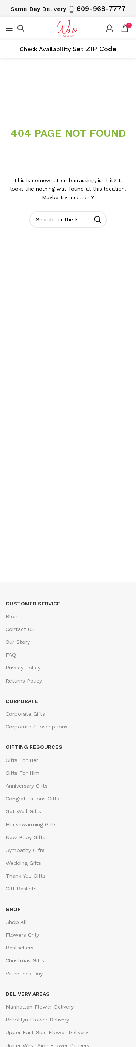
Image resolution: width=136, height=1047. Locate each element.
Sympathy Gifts (25, 850)
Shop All (16, 922)
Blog (11, 616)
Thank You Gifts (25, 876)
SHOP (13, 909)
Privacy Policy (23, 667)
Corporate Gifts (25, 714)
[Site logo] (68, 27)
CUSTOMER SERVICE (33, 603)
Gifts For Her (22, 760)
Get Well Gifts (23, 811)
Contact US (20, 629)
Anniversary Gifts (27, 786)
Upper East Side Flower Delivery (47, 1032)
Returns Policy (24, 681)
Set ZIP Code (94, 49)
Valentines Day (24, 974)
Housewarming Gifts (31, 824)
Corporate (22, 701)
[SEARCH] (98, 219)
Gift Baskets (21, 888)
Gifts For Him (22, 773)
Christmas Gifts (25, 960)
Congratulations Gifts (32, 799)
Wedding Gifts (23, 863)
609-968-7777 (101, 8)
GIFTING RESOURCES (34, 747)
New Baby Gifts (25, 837)
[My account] (109, 28)
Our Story (18, 642)
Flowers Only (22, 935)
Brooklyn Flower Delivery (37, 1020)
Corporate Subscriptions (37, 727)
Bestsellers (20, 948)
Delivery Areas (28, 994)
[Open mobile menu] (9, 28)
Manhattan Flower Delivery (40, 1007)
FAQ (11, 655)
